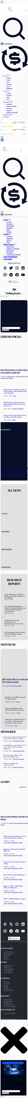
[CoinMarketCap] (5, 276)
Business (9, 78)
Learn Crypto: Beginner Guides (13, 842)
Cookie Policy (8, 1003)
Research (9, 110)
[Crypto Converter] (14, 209)
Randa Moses (17, 686)
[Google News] (14, 283)
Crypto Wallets (8, 972)
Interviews (9, 108)
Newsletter (6, 116)
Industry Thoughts (12, 106)
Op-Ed (8, 86)
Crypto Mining (8, 970)
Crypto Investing (9, 969)
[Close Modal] (9, 8)
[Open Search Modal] (14, 41)
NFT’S (9, 240)
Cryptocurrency (8, 952)
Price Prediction (8, 953)
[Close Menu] (2, 212)
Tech (8, 82)
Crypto (8, 80)
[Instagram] (17, 269)
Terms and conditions (10, 1006)
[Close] (2, 1096)
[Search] (26, 10)
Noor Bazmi (9, 378)
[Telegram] (11, 276)
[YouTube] (23, 276)
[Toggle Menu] (2, 2)
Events (6, 987)
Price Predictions (8, 114)
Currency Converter (10, 1013)
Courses (9, 93)
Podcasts (6, 958)
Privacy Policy (8, 999)
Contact (6, 985)
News (5, 76)
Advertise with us (9, 990)
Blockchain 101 (8, 965)
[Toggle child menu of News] (7, 75)
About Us (6, 981)
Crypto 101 (7, 967)
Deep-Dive (9, 104)
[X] (11, 269)
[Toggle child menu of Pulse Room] (11, 102)
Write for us (7, 988)
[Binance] (5, 269)
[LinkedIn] (23, 269)
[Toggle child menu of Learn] (7, 91)
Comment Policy (9, 1004)
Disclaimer (24, 126)
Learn (5, 91)
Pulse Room (7, 102)
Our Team (7, 983)
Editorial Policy (8, 1001)
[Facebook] (17, 276)
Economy (9, 84)
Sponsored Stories (18, 741)
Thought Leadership (12, 112)
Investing (9, 95)
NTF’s (8, 97)
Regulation (9, 88)
